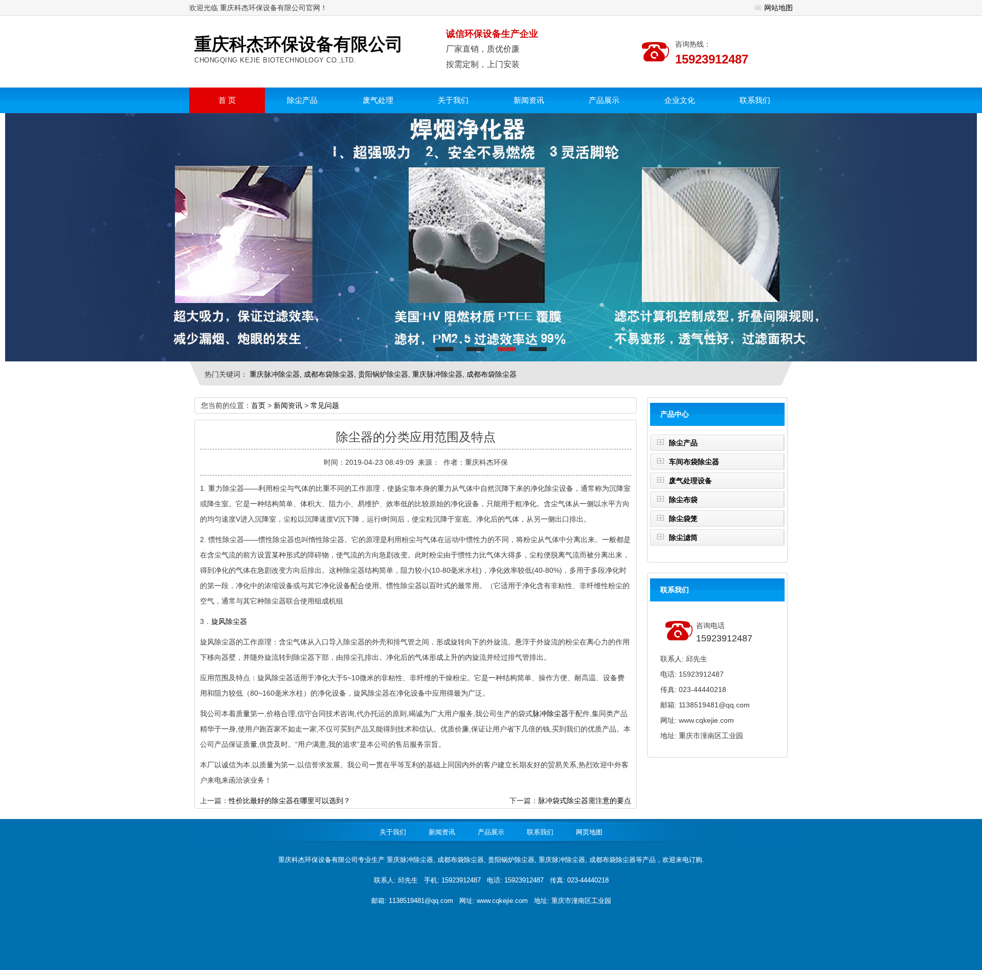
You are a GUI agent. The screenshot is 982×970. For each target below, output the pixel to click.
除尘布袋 (683, 499)
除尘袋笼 (683, 518)
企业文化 (679, 100)
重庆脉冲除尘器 (410, 860)
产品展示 (604, 100)
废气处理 (378, 100)
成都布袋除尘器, (331, 374)
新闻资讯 (529, 100)
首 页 (227, 100)
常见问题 (324, 405)
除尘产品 (302, 100)
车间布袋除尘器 (694, 462)
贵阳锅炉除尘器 (511, 860)
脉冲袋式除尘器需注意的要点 (584, 800)
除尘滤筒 (683, 537)
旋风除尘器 (229, 621)
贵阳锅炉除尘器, (385, 374)
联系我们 (755, 100)
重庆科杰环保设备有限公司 (298, 44)
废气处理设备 (690, 481)
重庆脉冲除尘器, (277, 374)
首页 (258, 405)
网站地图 (778, 8)
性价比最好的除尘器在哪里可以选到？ (289, 800)
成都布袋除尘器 (491, 374)
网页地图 (589, 832)
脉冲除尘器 (550, 713)
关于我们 (453, 100)
